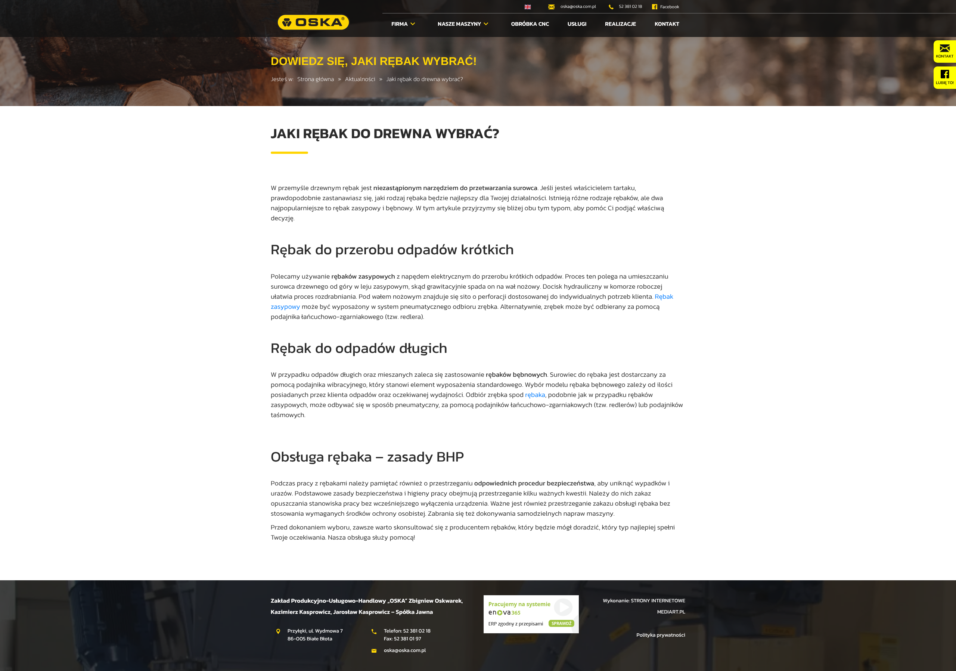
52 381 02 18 (630, 6)
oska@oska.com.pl (577, 6)
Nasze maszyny (460, 24)
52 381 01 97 (407, 639)
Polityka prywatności (660, 635)
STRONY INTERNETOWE (658, 601)
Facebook (669, 6)
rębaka (535, 395)
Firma (400, 24)
